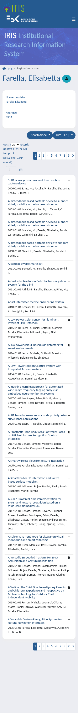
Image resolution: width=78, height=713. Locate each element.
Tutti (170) (63, 135)
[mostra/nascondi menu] (74, 19)
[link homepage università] (23, 19)
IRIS (10, 68)
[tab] (11, 170)
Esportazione (39, 135)
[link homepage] (15, 8)
